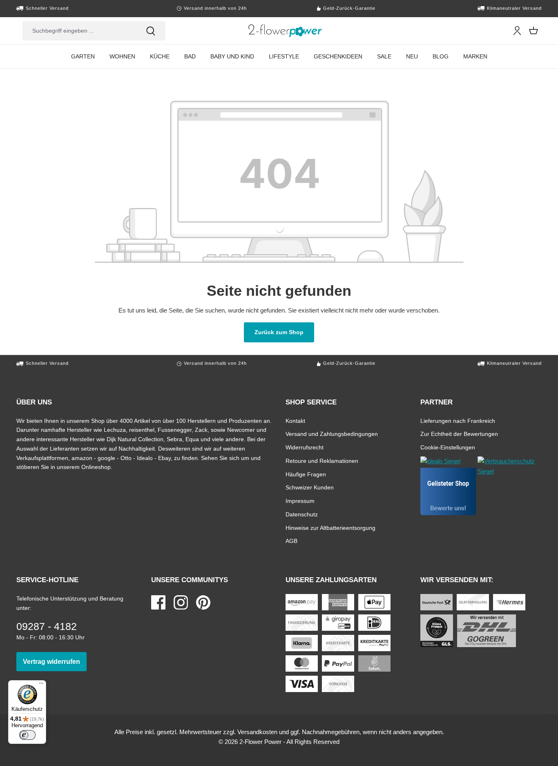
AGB (291, 540)
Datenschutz (302, 514)
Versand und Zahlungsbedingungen (332, 433)
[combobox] (79, 30)
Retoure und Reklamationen (322, 460)
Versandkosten (257, 731)
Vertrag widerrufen (55, 661)
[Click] (285, 31)
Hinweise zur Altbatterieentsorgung (330, 527)
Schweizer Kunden (310, 487)
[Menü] (41, 685)
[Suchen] (150, 30)
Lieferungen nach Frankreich (457, 420)
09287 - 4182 (46, 626)
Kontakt (295, 420)
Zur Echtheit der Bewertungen (459, 433)
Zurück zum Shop (284, 331)
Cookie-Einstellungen (447, 447)
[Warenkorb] (533, 30)
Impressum (300, 500)
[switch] (27, 735)
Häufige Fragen (306, 474)
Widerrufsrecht (305, 447)
